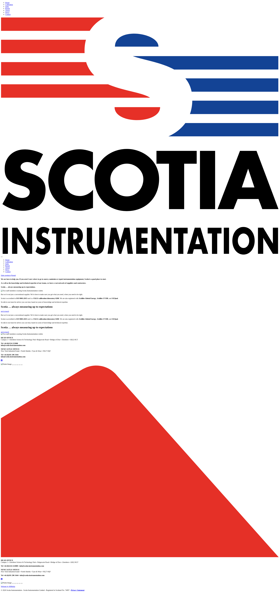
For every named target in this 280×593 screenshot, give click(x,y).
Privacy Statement (77, 590)
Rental (7, 9)
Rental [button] (13, 275)
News (7, 12)
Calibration (9, 5)
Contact (8, 14)
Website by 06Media (8, 586)
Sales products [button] (6, 275)
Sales (7, 7)
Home (7, 3)
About (7, 10)
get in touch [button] (5, 311)
